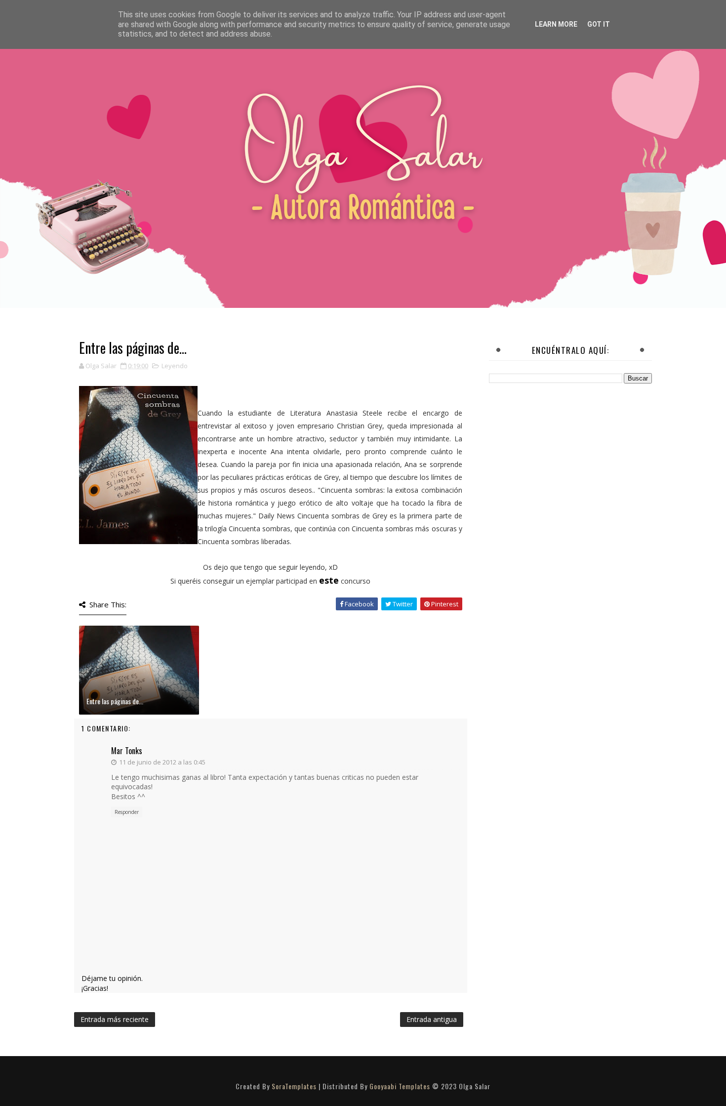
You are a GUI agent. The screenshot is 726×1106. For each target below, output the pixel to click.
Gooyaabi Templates (399, 1086)
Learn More (556, 24)
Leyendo (174, 365)
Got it (598, 24)
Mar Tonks (126, 751)
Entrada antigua (431, 1019)
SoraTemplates (294, 1086)
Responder (127, 811)
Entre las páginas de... (114, 701)
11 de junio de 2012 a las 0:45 (162, 762)
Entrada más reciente (115, 1019)
